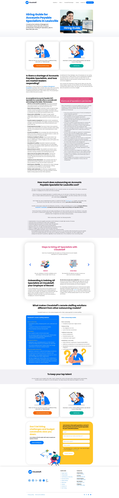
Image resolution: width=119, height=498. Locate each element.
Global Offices (64, 480)
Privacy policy (31, 494)
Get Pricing (63, 487)
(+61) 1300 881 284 (81, 476)
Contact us (64, 486)
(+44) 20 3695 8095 (81, 479)
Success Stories (65, 478)
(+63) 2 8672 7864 (81, 485)
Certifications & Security (66, 476)
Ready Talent (64, 473)
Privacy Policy (75, 449)
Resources (63, 482)
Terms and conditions (40, 494)
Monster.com (69, 200)
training (75, 289)
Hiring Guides (64, 475)
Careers (63, 484)
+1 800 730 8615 (80, 473)
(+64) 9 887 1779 (80, 482)
